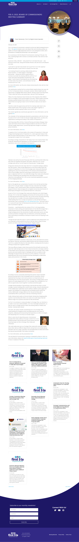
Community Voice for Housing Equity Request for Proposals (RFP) (61, 384)
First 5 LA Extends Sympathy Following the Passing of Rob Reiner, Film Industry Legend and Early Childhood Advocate (39, 364)
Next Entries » (68, 486)
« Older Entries (11, 486)
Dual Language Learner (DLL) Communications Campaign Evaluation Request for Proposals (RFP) (39, 419)
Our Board (45, 4)
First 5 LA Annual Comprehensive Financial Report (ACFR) (59, 363)
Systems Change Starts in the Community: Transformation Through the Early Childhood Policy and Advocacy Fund (17, 433)
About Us (38, 4)
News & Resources (63, 4)
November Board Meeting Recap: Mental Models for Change (38, 398)
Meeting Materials (53, 534)
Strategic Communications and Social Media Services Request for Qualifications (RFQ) (61, 407)
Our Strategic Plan (53, 4)
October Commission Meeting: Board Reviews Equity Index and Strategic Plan (17, 398)
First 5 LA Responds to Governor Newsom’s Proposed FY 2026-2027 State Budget (17, 363)
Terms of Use (68, 534)
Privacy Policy (61, 534)
